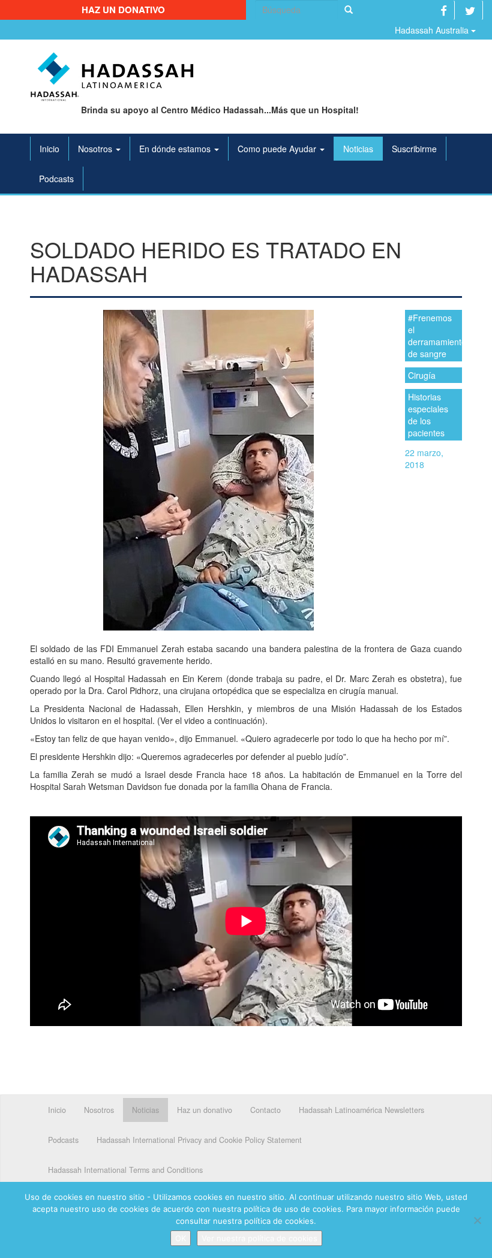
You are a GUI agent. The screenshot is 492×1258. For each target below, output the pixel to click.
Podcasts (56, 179)
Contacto (265, 1110)
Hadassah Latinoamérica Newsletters (361, 1110)
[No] (477, 1220)
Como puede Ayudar (278, 149)
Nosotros (96, 149)
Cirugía (422, 375)
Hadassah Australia (433, 30)
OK (180, 1238)
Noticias (358, 149)
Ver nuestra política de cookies (259, 1238)
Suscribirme (414, 149)
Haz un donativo (123, 9)
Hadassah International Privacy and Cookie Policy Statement (199, 1140)
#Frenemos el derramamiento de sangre (435, 336)
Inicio (49, 149)
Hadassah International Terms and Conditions (125, 1170)
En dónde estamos (176, 149)
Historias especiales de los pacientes (428, 415)
